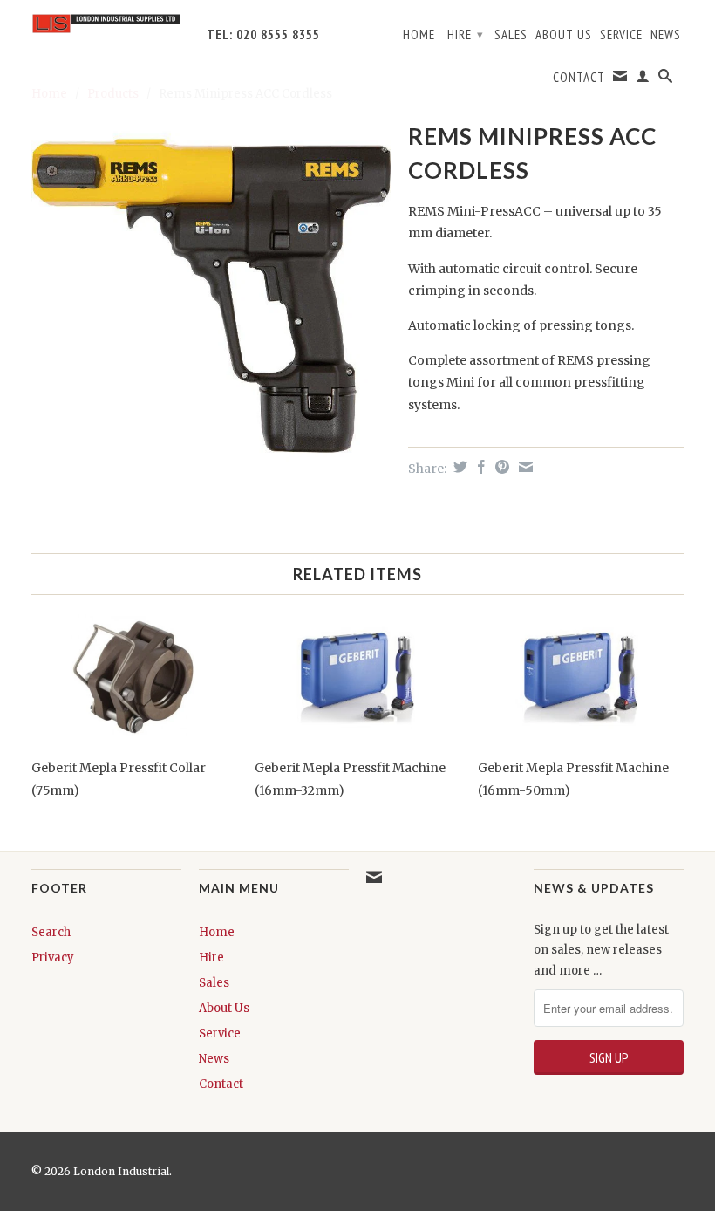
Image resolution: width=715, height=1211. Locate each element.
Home (419, 35)
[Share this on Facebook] (479, 467)
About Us (563, 35)
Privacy (52, 957)
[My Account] (643, 79)
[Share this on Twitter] (458, 467)
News (665, 35)
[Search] (665, 79)
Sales (511, 35)
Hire (465, 34)
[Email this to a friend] (523, 467)
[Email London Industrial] (620, 79)
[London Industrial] (106, 23)
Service (621, 35)
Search (51, 932)
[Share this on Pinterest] (500, 467)
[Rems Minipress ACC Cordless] (211, 296)
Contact (579, 78)
